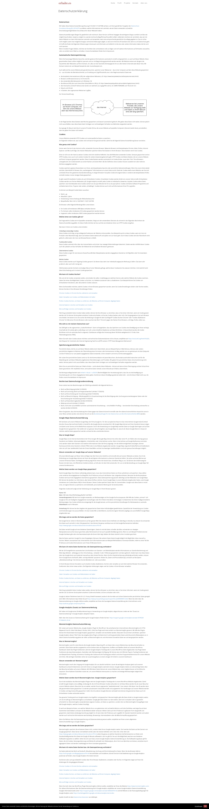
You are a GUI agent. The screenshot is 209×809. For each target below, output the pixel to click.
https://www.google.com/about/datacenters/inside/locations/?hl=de (80, 525)
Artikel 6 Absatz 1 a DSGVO (89, 372)
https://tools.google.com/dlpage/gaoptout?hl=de (74, 753)
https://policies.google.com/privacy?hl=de (72, 603)
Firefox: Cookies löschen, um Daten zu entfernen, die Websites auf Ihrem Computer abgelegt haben (89, 301)
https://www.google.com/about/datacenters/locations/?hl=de (78, 734)
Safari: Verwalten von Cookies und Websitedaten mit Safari (77, 297)
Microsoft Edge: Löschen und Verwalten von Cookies (75, 309)
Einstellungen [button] (198, 806)
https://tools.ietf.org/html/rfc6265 (138, 339)
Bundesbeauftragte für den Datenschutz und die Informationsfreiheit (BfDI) (117, 414)
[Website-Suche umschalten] (150, 3)
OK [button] (205, 806)
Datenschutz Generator (81, 797)
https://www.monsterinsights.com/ (138, 786)
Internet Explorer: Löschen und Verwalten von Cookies (76, 305)
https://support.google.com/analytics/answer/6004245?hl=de (98, 791)
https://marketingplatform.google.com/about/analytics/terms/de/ (93, 793)
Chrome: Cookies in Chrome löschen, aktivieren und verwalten (78, 293)
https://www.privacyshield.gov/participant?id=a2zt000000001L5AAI (107, 599)
